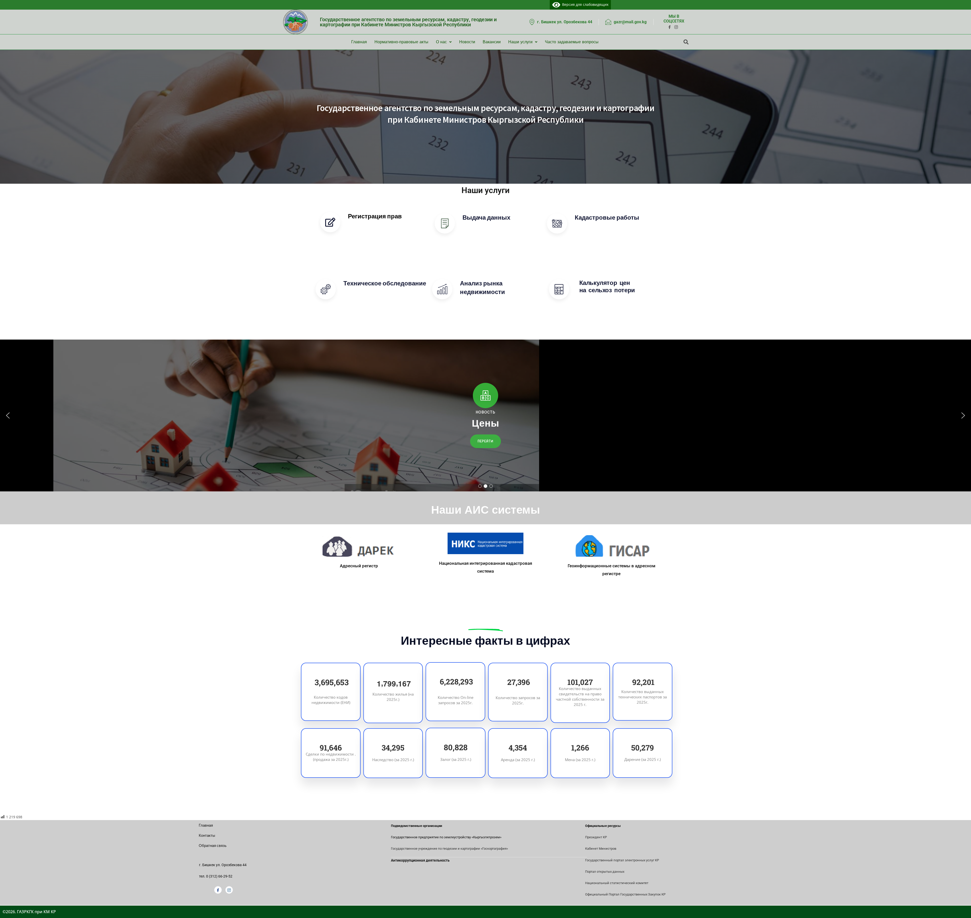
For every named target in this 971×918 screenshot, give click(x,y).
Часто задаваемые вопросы (572, 42)
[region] (485, 415)
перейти (363, 231)
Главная (359, 42)
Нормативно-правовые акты (401, 42)
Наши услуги (520, 42)
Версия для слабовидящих (584, 4)
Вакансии (492, 42)
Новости (467, 42)
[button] (8, 415)
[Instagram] (229, 890)
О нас (441, 42)
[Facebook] (218, 890)
